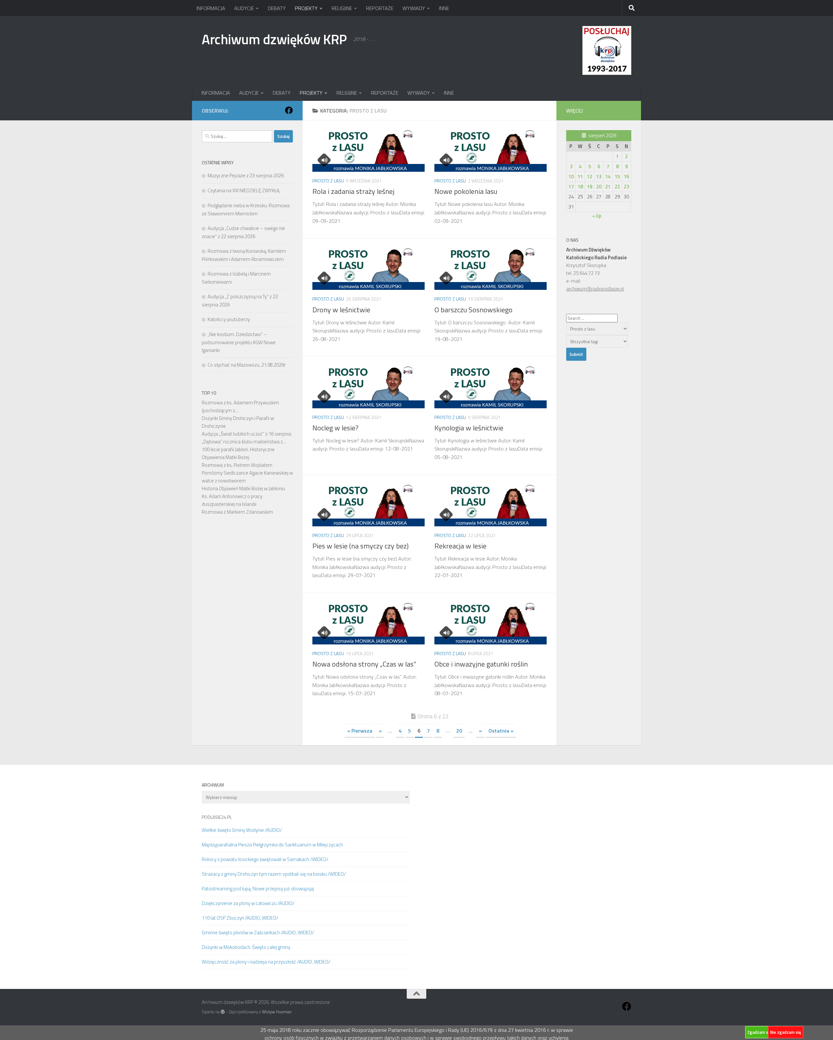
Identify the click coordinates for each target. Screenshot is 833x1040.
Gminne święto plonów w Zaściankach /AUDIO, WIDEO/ (258, 932)
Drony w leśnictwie (341, 309)
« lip (596, 216)
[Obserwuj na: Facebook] (289, 110)
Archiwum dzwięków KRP (274, 39)
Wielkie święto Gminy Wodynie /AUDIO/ (242, 830)
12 (589, 176)
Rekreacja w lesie (460, 545)
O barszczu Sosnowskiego (474, 309)
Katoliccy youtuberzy (229, 319)
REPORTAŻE (379, 8)
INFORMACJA (211, 8)
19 (589, 186)
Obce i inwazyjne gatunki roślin (481, 663)
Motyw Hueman (277, 1011)
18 (580, 186)
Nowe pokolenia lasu (465, 191)
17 (571, 186)
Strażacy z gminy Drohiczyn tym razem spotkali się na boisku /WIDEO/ (274, 874)
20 (459, 731)
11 (580, 176)
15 (617, 176)
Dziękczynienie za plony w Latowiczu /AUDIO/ (248, 903)
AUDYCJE (244, 8)
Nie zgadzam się (785, 1032)
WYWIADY (414, 8)
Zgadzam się (759, 1032)
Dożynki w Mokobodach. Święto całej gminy (246, 947)
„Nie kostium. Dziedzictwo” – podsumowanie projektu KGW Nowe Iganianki (239, 342)
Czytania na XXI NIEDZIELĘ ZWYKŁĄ (244, 190)
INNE (444, 8)
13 (598, 176)
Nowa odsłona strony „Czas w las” (364, 663)
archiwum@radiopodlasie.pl (595, 288)
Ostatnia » (500, 731)
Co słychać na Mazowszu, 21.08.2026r (247, 365)
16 (626, 176)
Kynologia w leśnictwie (468, 427)
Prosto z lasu (328, 180)
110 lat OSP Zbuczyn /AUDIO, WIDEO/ (240, 918)
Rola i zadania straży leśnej (353, 191)
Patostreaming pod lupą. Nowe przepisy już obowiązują (258, 888)
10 (571, 176)
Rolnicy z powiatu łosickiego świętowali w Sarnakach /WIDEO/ (265, 859)
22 (617, 186)
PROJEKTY (306, 8)
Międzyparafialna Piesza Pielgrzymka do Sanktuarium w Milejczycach (272, 844)
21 (607, 186)
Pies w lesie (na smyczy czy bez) (360, 545)
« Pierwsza (359, 731)
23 (626, 186)
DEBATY (277, 8)
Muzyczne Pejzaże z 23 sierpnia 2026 (246, 175)
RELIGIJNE (342, 8)
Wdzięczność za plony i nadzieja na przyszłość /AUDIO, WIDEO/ (266, 962)
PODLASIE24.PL (217, 817)
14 (607, 176)
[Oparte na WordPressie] (223, 1012)
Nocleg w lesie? (335, 427)
